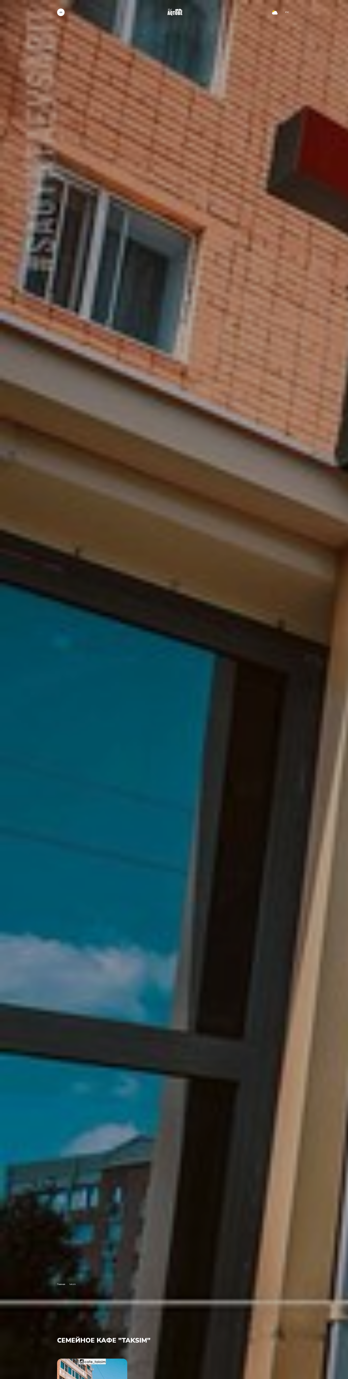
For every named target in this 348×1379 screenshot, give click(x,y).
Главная (61, 1284)
